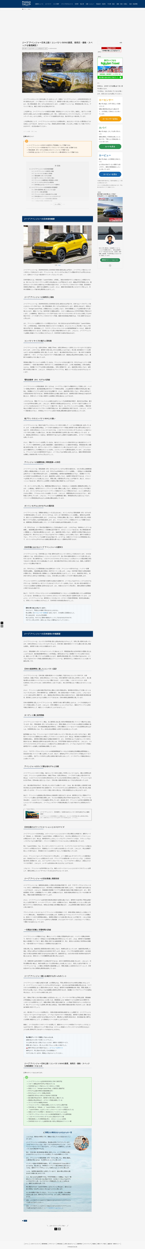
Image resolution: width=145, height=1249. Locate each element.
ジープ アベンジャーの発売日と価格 (44, 171)
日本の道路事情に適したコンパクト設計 (45, 189)
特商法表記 (60, 1243)
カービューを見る (110, 174)
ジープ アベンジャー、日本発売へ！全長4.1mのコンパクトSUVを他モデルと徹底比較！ (64, 813)
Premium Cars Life (26, 3)
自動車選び (79, 1243)
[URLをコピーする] (59, 1229)
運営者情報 (44, 1243)
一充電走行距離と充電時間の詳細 (43, 201)
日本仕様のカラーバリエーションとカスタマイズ (47, 196)
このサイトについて (35, 1243)
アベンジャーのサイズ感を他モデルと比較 (46, 194)
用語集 (94, 1243)
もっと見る (58, 204)
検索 (121, 42)
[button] (55, 1229)
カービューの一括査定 (40, 612)
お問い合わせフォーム (69, 1243)
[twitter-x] (110, 265)
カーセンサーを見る (110, 119)
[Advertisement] (72, 23)
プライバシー (52, 1243)
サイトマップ (87, 1243)
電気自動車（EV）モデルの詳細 (43, 175)
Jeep (59, 265)
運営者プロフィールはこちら (110, 260)
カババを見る (110, 146)
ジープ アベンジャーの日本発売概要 (42, 169)
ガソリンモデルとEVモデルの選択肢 (44, 182)
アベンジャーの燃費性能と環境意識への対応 (46, 180)
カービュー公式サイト (56, 1048)
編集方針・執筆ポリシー (114, 1243)
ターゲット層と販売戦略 (41, 192)
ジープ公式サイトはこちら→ (53, 1208)
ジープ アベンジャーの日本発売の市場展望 (44, 187)
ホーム (26, 1243)
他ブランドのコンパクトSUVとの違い (45, 178)
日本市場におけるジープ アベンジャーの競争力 (47, 184)
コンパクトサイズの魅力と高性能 (43, 173)
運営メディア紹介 (101, 1243)
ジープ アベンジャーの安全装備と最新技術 (46, 198)
